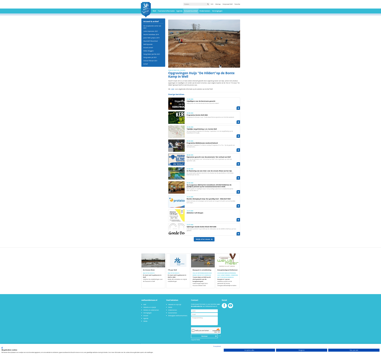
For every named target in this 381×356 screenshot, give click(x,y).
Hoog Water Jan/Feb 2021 (151, 54)
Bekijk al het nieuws (203, 239)
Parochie (237, 4)
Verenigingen (217, 11)
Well (154, 11)
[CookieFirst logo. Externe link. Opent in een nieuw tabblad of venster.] (2, 348)
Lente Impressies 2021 (150, 31)
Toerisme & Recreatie (166, 11)
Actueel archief (148, 48)
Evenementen (172, 313)
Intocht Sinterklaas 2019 (151, 34)
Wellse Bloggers (148, 51)
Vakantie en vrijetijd (149, 307)
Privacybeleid (217, 346)
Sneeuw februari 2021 (150, 61)
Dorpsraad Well (227, 4)
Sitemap (218, 4)
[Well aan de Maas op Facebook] (224, 306)
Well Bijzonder (148, 44)
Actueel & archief (191, 11)
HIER (172, 89)
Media (145, 321)
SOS (212, 4)
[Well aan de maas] (146, 10)
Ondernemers (204, 11)
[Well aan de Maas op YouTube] (230, 306)
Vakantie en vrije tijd (174, 304)
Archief (145, 64)
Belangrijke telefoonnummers (177, 316)
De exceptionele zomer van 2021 (152, 27)
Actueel (145, 316)
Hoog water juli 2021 (150, 57)
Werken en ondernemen (151, 310)
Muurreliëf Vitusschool (150, 41)
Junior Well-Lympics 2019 (151, 38)
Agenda (179, 11)
